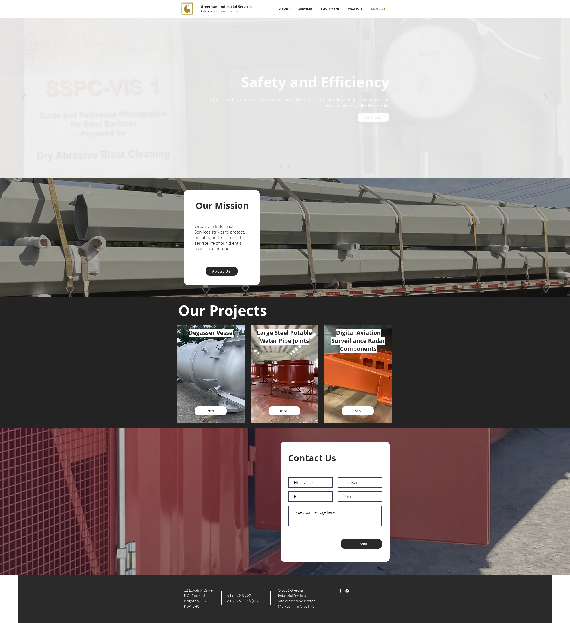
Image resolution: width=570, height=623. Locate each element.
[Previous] (24, 98)
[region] (211, 376)
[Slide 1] (281, 166)
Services (245, 6)
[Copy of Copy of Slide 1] (289, 166)
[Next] (546, 98)
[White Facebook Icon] (340, 591)
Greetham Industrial (219, 6)
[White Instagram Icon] (347, 591)
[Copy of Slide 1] (285, 166)
